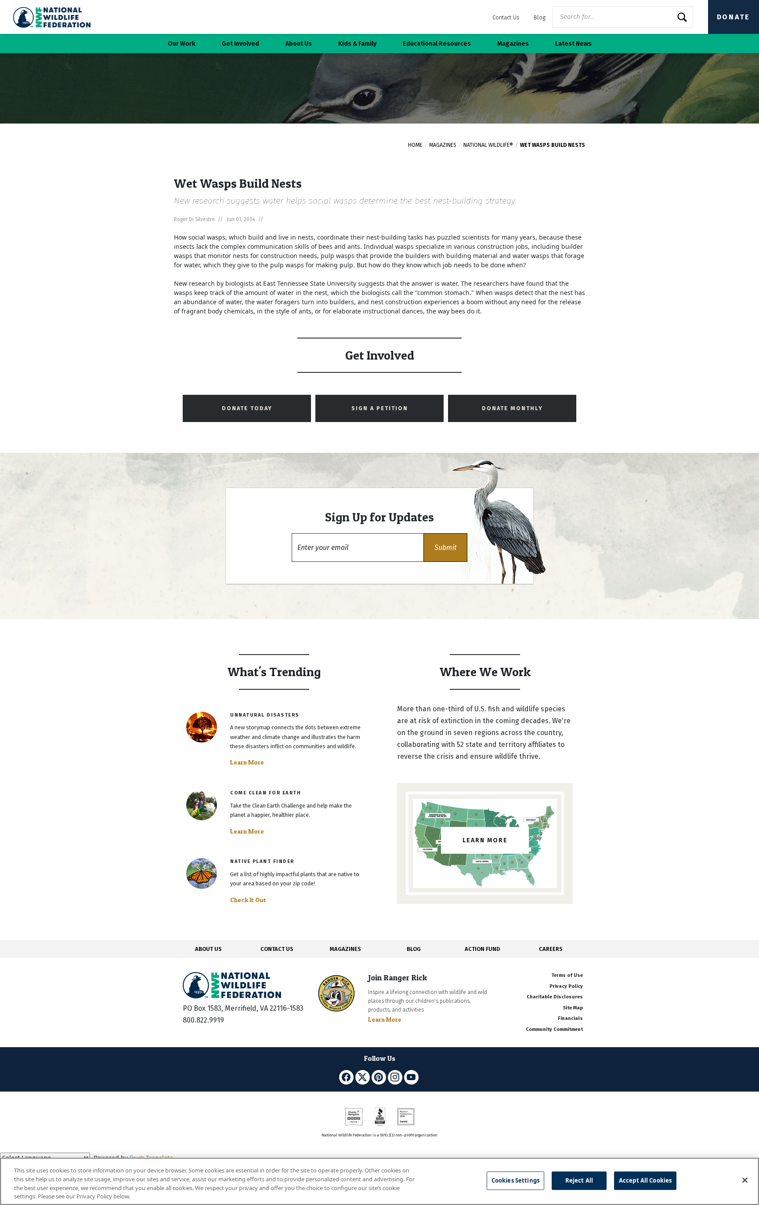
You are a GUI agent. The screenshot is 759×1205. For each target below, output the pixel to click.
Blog (540, 17)
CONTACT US (276, 949)
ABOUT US (208, 949)
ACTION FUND (482, 949)
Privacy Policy (566, 986)
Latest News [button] (573, 43)
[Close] (745, 1180)
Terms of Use (567, 975)
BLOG (414, 949)
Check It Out (248, 900)
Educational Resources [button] (437, 43)
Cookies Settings (515, 1180)
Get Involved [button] (240, 43)
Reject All (579, 1180)
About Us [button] (299, 43)
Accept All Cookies (645, 1180)
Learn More (247, 762)
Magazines (442, 145)
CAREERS (551, 949)
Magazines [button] (513, 43)
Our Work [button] (181, 43)
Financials (570, 1018)
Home (415, 145)
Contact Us (506, 17)
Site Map (573, 1008)
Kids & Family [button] (357, 43)
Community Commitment (554, 1029)
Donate (733, 17)
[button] (445, 547)
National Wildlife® (488, 145)
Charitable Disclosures (555, 997)
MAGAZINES (345, 949)
